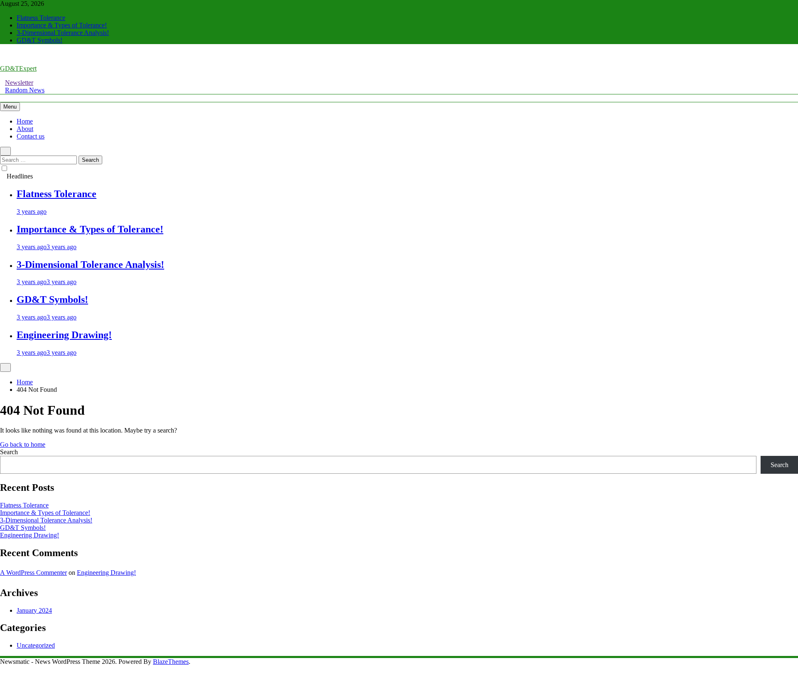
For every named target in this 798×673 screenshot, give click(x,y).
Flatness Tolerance (41, 17)
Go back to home (22, 444)
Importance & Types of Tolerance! (62, 25)
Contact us (30, 136)
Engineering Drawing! (64, 334)
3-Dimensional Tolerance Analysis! (63, 32)
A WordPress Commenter (33, 572)
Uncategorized (36, 645)
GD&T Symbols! (39, 40)
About (25, 128)
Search (9, 451)
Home (25, 121)
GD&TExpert (18, 68)
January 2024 (34, 610)
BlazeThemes (171, 661)
